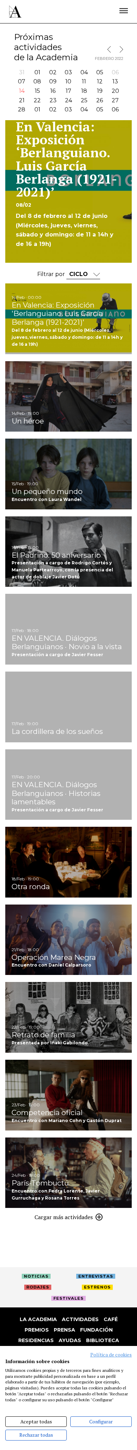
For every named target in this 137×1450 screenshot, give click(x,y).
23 (53, 100)
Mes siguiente (119, 49)
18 (84, 91)
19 (100, 91)
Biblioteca (102, 1340)
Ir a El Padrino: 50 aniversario (68, 551)
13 (115, 81)
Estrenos (97, 1287)
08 (37, 81)
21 (22, 100)
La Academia (38, 1319)
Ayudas (70, 1340)
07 (21, 81)
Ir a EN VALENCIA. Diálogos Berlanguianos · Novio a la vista (68, 629)
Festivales (68, 1298)
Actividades (80, 1319)
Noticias (36, 1276)
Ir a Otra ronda (68, 862)
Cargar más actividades (63, 1217)
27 (115, 100)
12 (100, 81)
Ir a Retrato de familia (68, 1017)
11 (84, 81)
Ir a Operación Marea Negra (68, 940)
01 (37, 72)
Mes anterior (110, 49)
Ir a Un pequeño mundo (68, 474)
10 (68, 81)
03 (68, 72)
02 (53, 72)
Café (111, 1319)
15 (37, 91)
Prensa (64, 1330)
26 (99, 100)
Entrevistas (95, 1276)
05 (99, 72)
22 (37, 100)
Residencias (36, 1340)
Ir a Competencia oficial (68, 1095)
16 (53, 91)
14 (22, 91)
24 (68, 100)
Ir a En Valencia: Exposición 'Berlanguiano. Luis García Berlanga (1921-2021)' (68, 318)
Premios (37, 1330)
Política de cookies (111, 1355)
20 (115, 91)
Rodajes (37, 1287)
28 (21, 109)
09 (53, 81)
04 (84, 72)
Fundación (96, 1330)
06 (115, 109)
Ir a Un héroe (68, 396)
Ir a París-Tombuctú (68, 1173)
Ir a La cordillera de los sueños (68, 707)
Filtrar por (51, 274)
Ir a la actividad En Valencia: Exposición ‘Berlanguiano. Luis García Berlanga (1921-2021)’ (68, 191)
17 (68, 91)
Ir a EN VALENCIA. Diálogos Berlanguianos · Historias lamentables (68, 784)
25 (84, 100)
